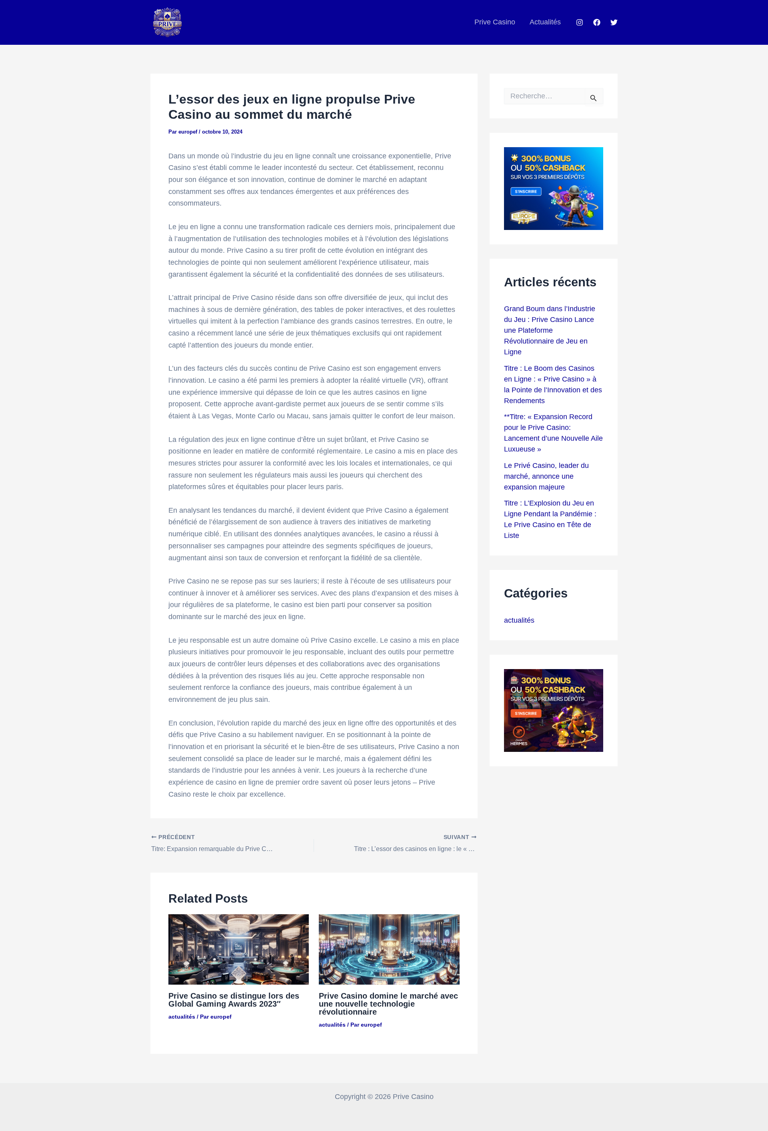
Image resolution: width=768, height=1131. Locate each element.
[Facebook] (596, 22)
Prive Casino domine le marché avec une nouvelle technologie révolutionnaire (388, 1003)
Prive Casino (494, 22)
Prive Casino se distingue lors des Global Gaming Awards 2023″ (233, 999)
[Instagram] (579, 22)
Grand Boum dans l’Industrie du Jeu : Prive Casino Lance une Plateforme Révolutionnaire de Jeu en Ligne (549, 330)
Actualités (545, 22)
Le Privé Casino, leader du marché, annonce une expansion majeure (546, 476)
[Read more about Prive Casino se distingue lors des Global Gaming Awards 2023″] (238, 949)
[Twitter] (614, 22)
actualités (181, 1016)
